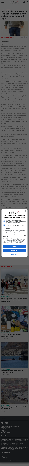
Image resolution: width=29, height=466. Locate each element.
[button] (14, 228)
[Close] (25, 211)
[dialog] (14, 233)
